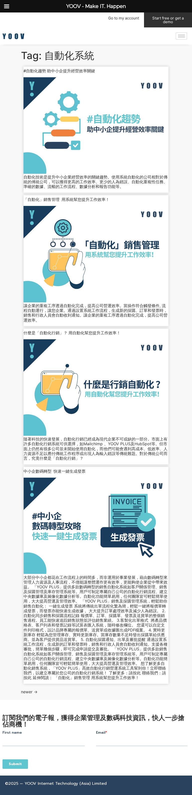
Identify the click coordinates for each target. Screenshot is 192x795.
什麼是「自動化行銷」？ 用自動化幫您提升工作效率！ (72, 332)
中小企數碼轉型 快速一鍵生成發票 (55, 471)
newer (29, 691)
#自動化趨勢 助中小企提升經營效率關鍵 (59, 70)
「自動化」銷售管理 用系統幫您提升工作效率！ (67, 199)
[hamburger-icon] (181, 36)
